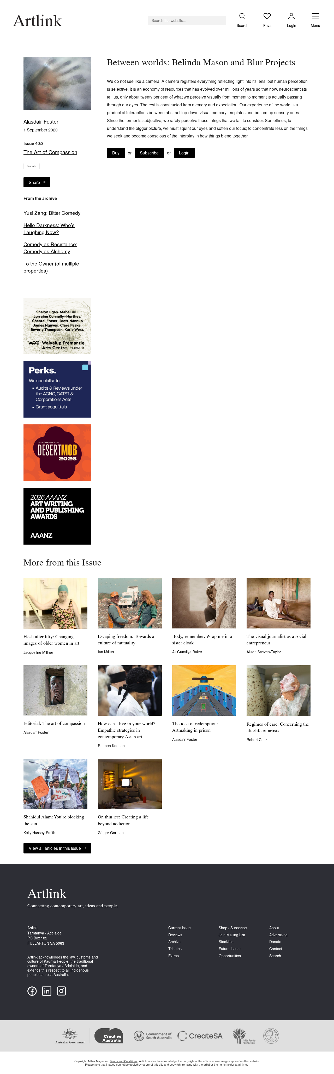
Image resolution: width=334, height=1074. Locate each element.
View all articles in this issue (55, 848)
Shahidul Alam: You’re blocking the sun (53, 820)
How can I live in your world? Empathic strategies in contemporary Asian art (126, 731)
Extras (173, 955)
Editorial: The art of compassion (54, 723)
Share (34, 182)
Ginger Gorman (111, 832)
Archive (174, 941)
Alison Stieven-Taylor (264, 651)
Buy (116, 153)
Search (275, 955)
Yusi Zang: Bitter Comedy (52, 212)
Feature (31, 166)
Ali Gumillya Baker (187, 651)
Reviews (175, 934)
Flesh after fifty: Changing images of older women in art (51, 640)
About (274, 927)
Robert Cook (257, 739)
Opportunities (230, 955)
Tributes (175, 948)
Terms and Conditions (124, 1061)
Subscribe (149, 153)
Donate (275, 941)
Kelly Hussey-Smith (39, 832)
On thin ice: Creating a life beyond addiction (123, 820)
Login (184, 153)
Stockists (226, 941)
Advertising (278, 934)
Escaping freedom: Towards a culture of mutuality (126, 640)
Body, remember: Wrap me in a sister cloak (202, 640)
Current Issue (179, 927)
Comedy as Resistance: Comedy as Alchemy (50, 248)
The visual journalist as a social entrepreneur (276, 640)
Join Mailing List (232, 934)
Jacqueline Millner (38, 652)
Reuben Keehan (111, 745)
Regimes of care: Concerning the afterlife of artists (278, 728)
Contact (275, 948)
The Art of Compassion (50, 152)
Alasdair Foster (40, 121)
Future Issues (230, 948)
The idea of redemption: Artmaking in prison (195, 727)
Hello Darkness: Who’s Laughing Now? (49, 228)
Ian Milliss (106, 651)
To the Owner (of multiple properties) (51, 267)
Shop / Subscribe (233, 927)
